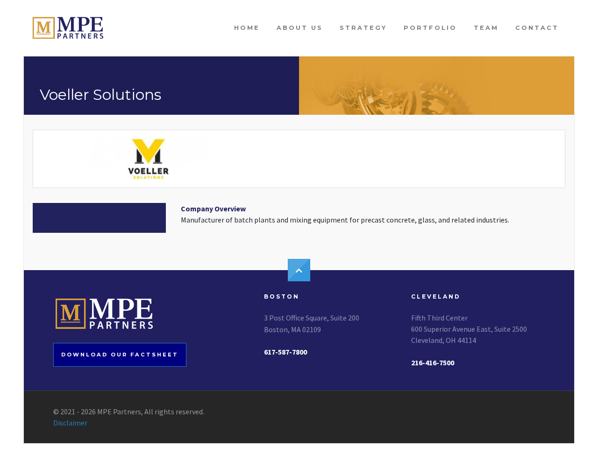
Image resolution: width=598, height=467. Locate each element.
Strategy (363, 27)
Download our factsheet (119, 354)
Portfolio (430, 27)
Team (486, 27)
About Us (300, 27)
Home (247, 27)
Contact (537, 27)
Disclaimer (70, 422)
